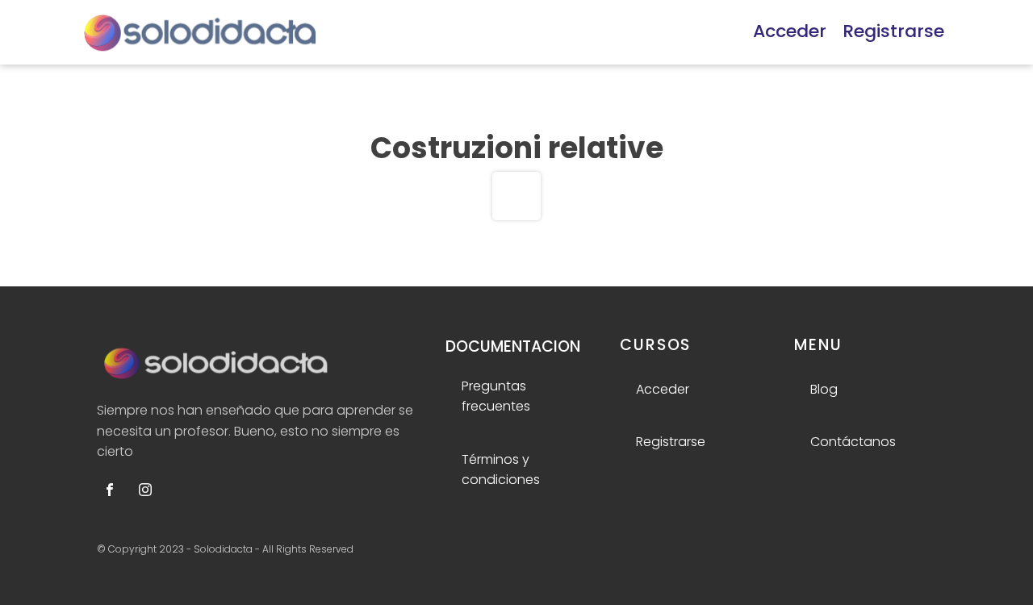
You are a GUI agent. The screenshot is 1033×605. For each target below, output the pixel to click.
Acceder (789, 31)
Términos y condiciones (501, 470)
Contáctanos (853, 441)
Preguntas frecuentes (496, 396)
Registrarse (893, 31)
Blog (824, 389)
